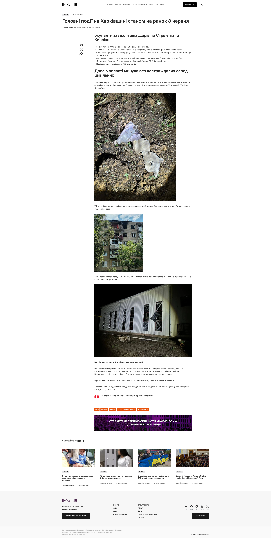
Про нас (116, 505)
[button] (202, 4)
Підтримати (189, 4)
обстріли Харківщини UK (126, 409)
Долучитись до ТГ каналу (76, 516)
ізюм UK (112, 409)
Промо (141, 517)
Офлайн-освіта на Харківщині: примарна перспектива (127, 396)
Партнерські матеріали (147, 514)
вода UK (104, 409)
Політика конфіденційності (199, 534)
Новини (65, 15)
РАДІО (115, 508)
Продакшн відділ (120, 514)
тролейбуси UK (143, 409)
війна (97, 409)
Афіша (140, 508)
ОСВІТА (115, 511)
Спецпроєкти (143, 505)
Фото (140, 511)
